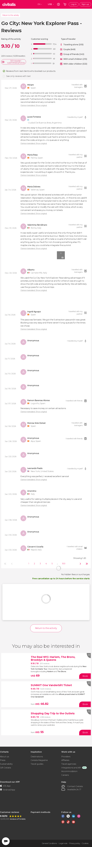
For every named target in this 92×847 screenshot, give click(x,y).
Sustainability (6, 764)
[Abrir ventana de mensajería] (6, 841)
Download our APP (10, 782)
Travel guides (37, 764)
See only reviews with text (18, 76)
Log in (74, 4)
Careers (65, 775)
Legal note (63, 843)
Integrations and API (71, 768)
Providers (65, 756)
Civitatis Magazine (39, 760)
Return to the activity (10, 15)
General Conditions (49, 843)
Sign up (85, 4)
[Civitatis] (9, 4)
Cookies (85, 843)
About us (4, 756)
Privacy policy (74, 843)
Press (2, 760)
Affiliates (65, 760)
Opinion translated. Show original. (33, 105)
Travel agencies (68, 764)
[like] (89, 655)
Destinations (37, 756)
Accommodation (69, 771)
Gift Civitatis (5, 768)
